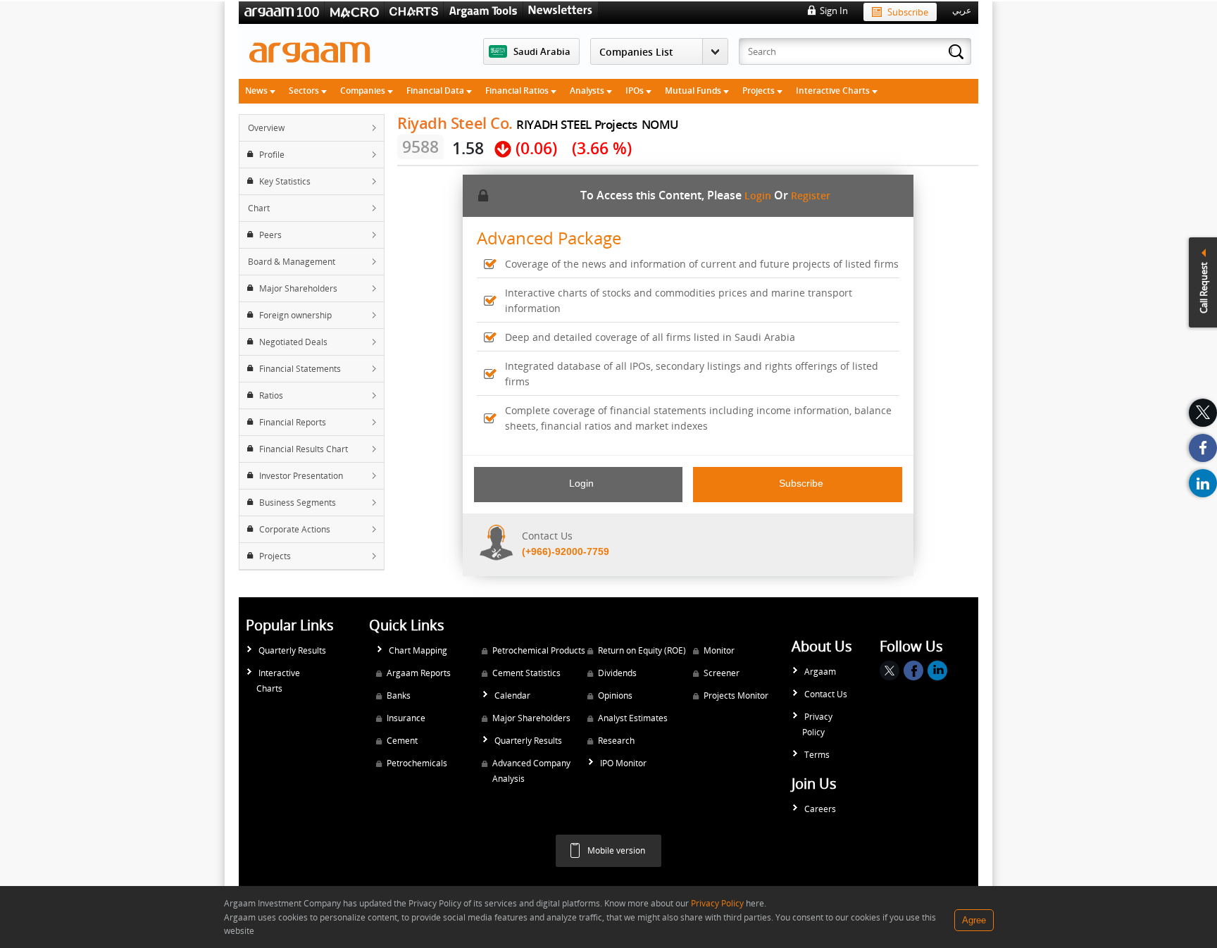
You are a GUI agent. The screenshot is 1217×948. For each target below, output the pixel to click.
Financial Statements (300, 369)
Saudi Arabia (541, 51)
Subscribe (907, 12)
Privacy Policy (817, 724)
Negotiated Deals (293, 342)
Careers (820, 809)
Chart (259, 208)
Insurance (406, 718)
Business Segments (297, 503)
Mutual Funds (694, 90)
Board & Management (291, 262)
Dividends (617, 673)
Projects (759, 90)
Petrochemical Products (538, 650)
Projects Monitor (736, 695)
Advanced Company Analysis (531, 771)
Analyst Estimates (633, 718)
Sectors (305, 90)
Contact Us (825, 694)
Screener (721, 673)
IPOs (635, 90)
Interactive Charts (834, 90)
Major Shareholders (298, 288)
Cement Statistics (526, 673)
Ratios (271, 395)
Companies (363, 90)
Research (616, 741)
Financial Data (436, 90)
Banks (399, 695)
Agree (974, 920)
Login (758, 195)
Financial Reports (292, 422)
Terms (817, 755)
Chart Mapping (418, 650)
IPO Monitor (623, 763)
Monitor (719, 650)
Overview (266, 128)
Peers (270, 235)
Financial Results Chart (303, 449)
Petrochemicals (417, 763)
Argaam (820, 672)
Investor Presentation (301, 476)
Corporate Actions (294, 529)
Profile (272, 155)
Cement (402, 741)
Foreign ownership (295, 315)
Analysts (588, 90)
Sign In (834, 10)
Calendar (512, 695)
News (257, 90)
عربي (961, 10)
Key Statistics (285, 181)
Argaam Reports (419, 673)
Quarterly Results (292, 650)
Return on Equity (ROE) (642, 650)
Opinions (615, 695)
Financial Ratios (518, 90)
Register (810, 195)
